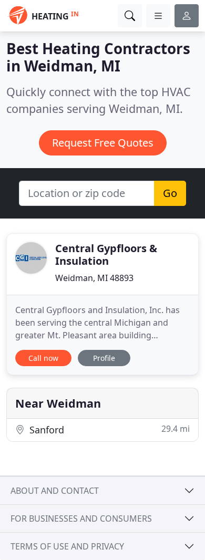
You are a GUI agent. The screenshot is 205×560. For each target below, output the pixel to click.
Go (170, 193)
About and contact (55, 490)
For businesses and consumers (81, 518)
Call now (43, 358)
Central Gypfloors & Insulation (106, 254)
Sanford (108, 429)
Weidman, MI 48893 (94, 278)
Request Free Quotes (102, 143)
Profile (104, 358)
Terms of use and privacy (67, 546)
